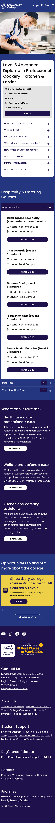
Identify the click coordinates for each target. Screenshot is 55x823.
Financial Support (11, 731)
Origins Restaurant (33, 796)
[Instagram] (24, 634)
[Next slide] (53, 610)
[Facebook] (17, 634)
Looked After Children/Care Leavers (21, 739)
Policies (17, 713)
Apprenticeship (23, 207)
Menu (47, 5)
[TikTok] (10, 634)
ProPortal (31, 775)
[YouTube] (3, 634)
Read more (27, 239)
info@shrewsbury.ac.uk (14, 688)
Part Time (23, 382)
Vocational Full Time (23, 390)
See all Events (27, 616)
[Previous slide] (2, 610)
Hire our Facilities (10, 796)
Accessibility (30, 713)
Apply (36, 5)
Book (18, 601)
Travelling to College (34, 731)
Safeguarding (9, 735)
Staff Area (7, 806)
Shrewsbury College (12, 706)
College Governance (21, 710)
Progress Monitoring (12, 775)
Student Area (22, 806)
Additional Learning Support (34, 735)
